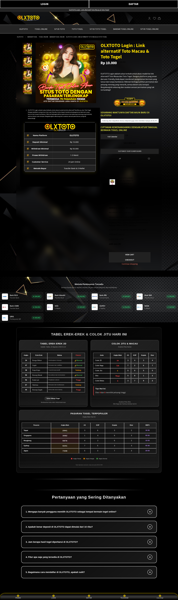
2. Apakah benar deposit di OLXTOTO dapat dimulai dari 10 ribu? (59, 527)
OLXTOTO (20, 37)
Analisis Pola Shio (125, 402)
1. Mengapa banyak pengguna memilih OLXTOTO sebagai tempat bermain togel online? (71, 512)
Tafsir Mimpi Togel (53, 398)
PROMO (18, 598)
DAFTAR (133, 4)
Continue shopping (130, 264)
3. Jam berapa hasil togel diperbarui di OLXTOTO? (52, 542)
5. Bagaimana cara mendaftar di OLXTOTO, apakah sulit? (55, 572)
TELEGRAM (124, 598)
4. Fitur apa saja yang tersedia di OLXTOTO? (49, 557)
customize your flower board (129, 151)
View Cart (129, 254)
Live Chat (160, 598)
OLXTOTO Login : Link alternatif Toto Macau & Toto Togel (89, 10)
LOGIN (44, 4)
